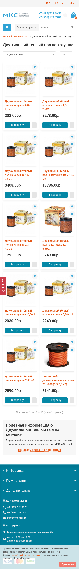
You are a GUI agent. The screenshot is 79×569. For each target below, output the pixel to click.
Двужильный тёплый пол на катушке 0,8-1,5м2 (18, 105)
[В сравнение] (35, 74)
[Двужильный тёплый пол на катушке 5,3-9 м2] (58, 289)
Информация (16, 470)
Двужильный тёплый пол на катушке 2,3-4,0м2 (18, 244)
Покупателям (16, 480)
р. (63, 3)
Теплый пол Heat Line (15, 36)
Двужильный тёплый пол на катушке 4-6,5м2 (20, 312)
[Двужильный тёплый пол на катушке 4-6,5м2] (21, 289)
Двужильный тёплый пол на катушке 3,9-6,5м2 (55, 244)
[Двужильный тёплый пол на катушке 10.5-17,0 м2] (58, 149)
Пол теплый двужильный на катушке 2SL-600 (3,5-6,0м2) (58, 380)
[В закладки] (35, 67)
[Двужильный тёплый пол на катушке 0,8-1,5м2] (21, 79)
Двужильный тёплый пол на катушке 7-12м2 (19, 378)
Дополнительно (18, 490)
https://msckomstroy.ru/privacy (26, 555)
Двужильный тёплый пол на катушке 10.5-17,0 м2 (58, 175)
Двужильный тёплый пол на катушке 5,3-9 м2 (57, 312)
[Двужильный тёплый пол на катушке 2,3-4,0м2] (21, 219)
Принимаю (68, 564)
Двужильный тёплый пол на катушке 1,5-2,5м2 (55, 105)
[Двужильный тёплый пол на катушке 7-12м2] (21, 355)
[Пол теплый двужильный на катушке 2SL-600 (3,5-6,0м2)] (58, 355)
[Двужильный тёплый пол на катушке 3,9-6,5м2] (58, 219)
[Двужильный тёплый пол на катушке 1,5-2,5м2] (58, 79)
